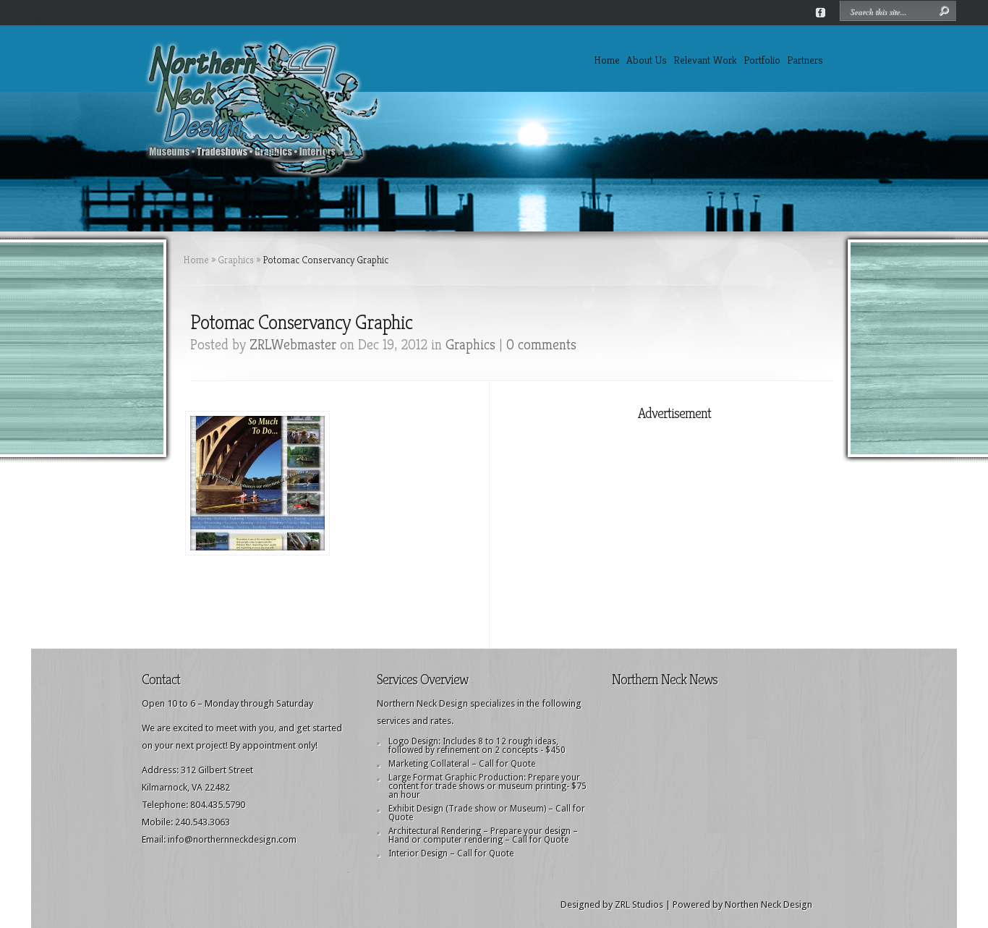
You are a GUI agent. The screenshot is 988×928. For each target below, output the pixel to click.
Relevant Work (705, 59)
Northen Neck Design (768, 904)
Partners (805, 59)
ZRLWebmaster (293, 345)
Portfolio (762, 59)
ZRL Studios (639, 904)
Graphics (236, 259)
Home (607, 59)
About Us (646, 59)
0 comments (541, 345)
